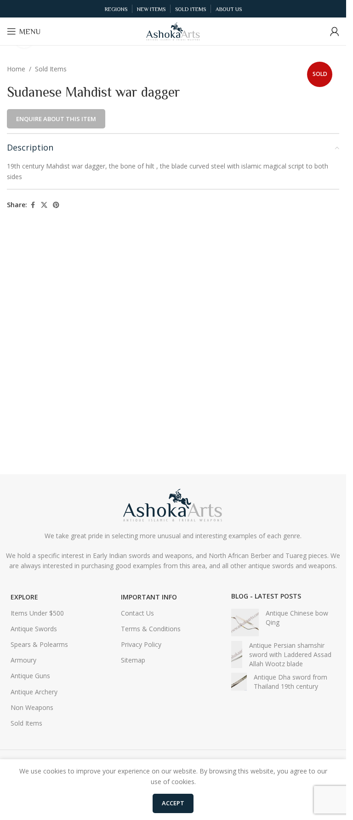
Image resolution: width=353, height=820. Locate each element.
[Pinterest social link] (56, 205)
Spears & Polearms (39, 644)
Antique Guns (30, 675)
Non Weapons (32, 707)
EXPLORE (24, 597)
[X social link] (44, 205)
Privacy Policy (141, 644)
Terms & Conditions (151, 628)
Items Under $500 (37, 613)
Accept (173, 803)
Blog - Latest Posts (266, 596)
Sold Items (51, 68)
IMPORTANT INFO (149, 597)
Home (16, 68)
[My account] (334, 31)
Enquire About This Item (56, 119)
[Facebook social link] (32, 205)
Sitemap (133, 660)
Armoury (23, 660)
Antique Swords (34, 628)
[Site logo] (173, 30)
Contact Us (137, 613)
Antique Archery (34, 691)
